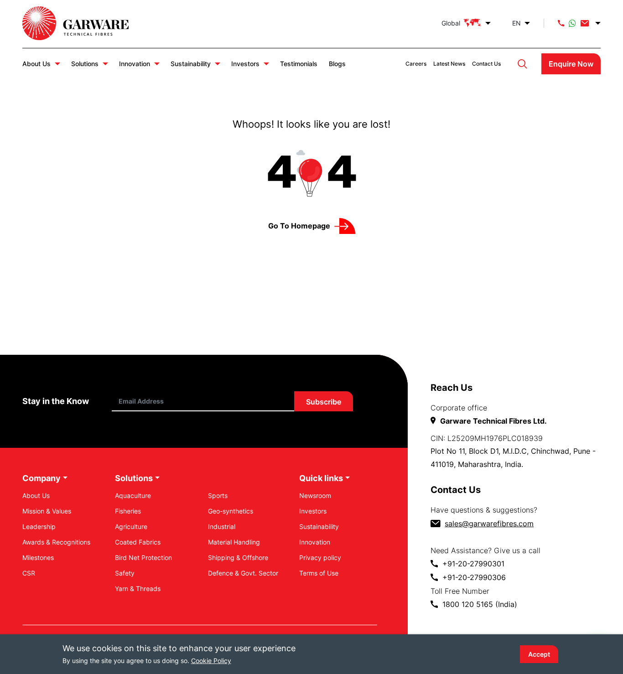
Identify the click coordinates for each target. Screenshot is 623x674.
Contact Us (486, 63)
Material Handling (234, 542)
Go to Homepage (299, 225)
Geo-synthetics (230, 511)
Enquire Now (571, 63)
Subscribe (323, 401)
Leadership (39, 526)
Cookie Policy (211, 660)
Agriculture (131, 526)
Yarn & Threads (138, 588)
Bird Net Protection (143, 557)
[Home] (84, 23)
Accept (539, 654)
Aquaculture (133, 495)
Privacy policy (320, 557)
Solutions (85, 63)
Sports (218, 495)
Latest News (449, 63)
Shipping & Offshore (238, 557)
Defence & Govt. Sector (243, 573)
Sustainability (191, 63)
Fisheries (128, 511)
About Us (36, 63)
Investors (245, 63)
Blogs (337, 63)
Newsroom (315, 495)
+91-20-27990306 (474, 577)
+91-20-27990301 (473, 563)
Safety (125, 573)
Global (450, 23)
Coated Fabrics (138, 542)
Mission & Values (46, 511)
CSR (28, 573)
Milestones (38, 557)
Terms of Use (318, 573)
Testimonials (298, 63)
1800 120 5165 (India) (479, 604)
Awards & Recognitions (56, 542)
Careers (415, 63)
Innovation (134, 63)
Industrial (221, 526)
